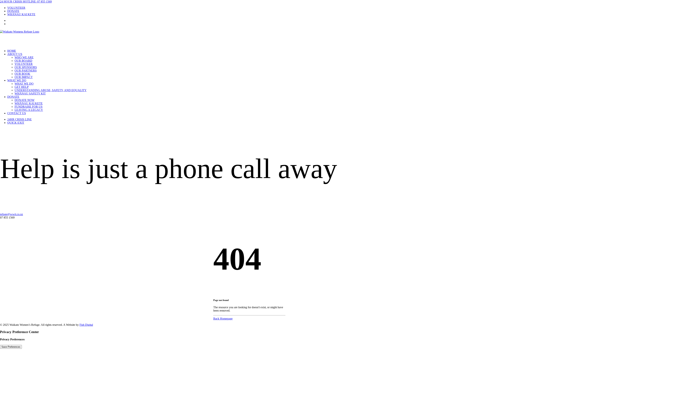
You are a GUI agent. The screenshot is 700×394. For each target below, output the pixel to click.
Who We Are (24, 57)
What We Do (16, 80)
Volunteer (24, 63)
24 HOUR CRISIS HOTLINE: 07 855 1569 (26, 1)
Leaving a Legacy (29, 109)
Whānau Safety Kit (30, 93)
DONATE (13, 11)
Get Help (22, 86)
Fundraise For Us (28, 106)
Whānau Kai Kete (29, 103)
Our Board (23, 60)
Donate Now (24, 100)
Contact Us (16, 113)
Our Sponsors (26, 67)
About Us (14, 54)
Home (11, 50)
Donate (13, 96)
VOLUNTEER (16, 7)
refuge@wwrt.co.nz (11, 214)
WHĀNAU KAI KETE (21, 14)
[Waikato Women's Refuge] (350, 37)
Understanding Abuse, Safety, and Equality (51, 90)
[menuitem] (353, 7)
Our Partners (26, 70)
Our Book (22, 73)
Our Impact (24, 77)
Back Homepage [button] (223, 318)
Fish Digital (86, 324)
